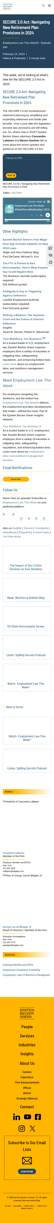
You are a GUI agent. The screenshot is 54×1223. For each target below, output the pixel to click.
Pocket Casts (41, 532)
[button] (50, 248)
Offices (27, 1087)
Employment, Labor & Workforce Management (26, 974)
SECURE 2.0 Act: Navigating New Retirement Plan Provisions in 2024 (26, 185)
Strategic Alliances (27, 1098)
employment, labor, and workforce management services (24, 456)
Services (27, 1035)
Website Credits (27, 1208)
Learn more (9, 364)
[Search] (43, 5)
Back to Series (14, 707)
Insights (27, 1053)
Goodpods (42, 528)
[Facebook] (38, 1119)
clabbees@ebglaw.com (13, 871)
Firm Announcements (27, 1082)
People (27, 1026)
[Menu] (49, 6)
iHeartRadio (10, 532)
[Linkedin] (16, 1119)
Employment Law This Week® (21, 402)
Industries (27, 1044)
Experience (27, 1077)
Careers (27, 1071)
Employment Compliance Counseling (21, 969)
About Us (27, 1063)
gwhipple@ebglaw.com (13, 945)
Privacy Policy (29, 1206)
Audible (16, 528)
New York (7, 865)
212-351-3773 (9, 942)
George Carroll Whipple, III (17, 926)
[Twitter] (32, 1130)
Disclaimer (17, 1206)
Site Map (8, 1206)
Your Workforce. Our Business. (21, 426)
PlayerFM (24, 532)
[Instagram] (22, 1131)
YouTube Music (12, 536)
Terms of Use (41, 1206)
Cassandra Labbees (13, 852)
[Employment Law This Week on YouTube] (45, 521)
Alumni (27, 1093)
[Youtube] (27, 1119)
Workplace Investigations (14, 936)
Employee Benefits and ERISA (16, 862)
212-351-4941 (9, 868)
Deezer (28, 528)
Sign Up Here (16, 479)
